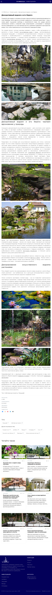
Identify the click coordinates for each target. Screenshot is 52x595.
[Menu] (1, 1)
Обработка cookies (46, 591)
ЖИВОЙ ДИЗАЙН (31, 1)
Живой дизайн (13, 12)
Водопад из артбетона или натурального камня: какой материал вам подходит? (11, 496)
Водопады (17, 487)
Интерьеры (4, 585)
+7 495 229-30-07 (31, 578)
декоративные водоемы (14, 39)
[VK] (33, 582)
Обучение (29, 564)
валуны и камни (35, 257)
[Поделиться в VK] (3, 412)
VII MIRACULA (5, 12)
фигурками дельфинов (30, 251)
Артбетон (11, 487)
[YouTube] (31, 582)
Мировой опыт (21, 454)
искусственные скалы (26, 32)
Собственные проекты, (11, 393)
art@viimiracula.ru (31, 577)
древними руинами (23, 375)
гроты (36, 32)
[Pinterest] (28, 582)
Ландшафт (21, 393)
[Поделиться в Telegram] (10, 412)
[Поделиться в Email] (13, 412)
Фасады (4, 583)
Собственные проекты (20, 489)
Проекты (29, 560)
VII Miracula (20, 1)
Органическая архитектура (19, 522)
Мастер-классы (31, 567)
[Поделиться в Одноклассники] (5, 412)
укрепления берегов (34, 152)
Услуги (29, 562)
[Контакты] (50, 1)
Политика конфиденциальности (33, 591)
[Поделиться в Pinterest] (8, 412)
